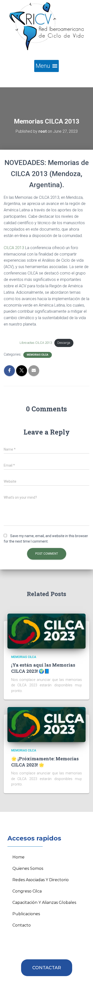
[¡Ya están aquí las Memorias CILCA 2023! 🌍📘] (46, 631)
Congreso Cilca (27, 891)
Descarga (63, 343)
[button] (46, 66)
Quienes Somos (27, 868)
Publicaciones (26, 913)
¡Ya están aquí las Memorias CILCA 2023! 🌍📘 (43, 668)
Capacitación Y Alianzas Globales (44, 902)
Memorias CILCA (37, 354)
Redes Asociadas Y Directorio (40, 879)
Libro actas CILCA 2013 (36, 343)
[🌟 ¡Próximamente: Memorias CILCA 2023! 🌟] (46, 724)
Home (18, 857)
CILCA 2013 (14, 247)
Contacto (21, 925)
